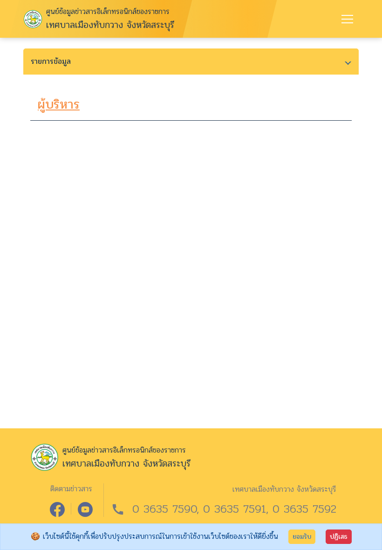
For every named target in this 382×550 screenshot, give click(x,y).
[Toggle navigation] (347, 19)
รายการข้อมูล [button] (51, 61)
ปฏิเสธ (339, 537)
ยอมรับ (302, 537)
